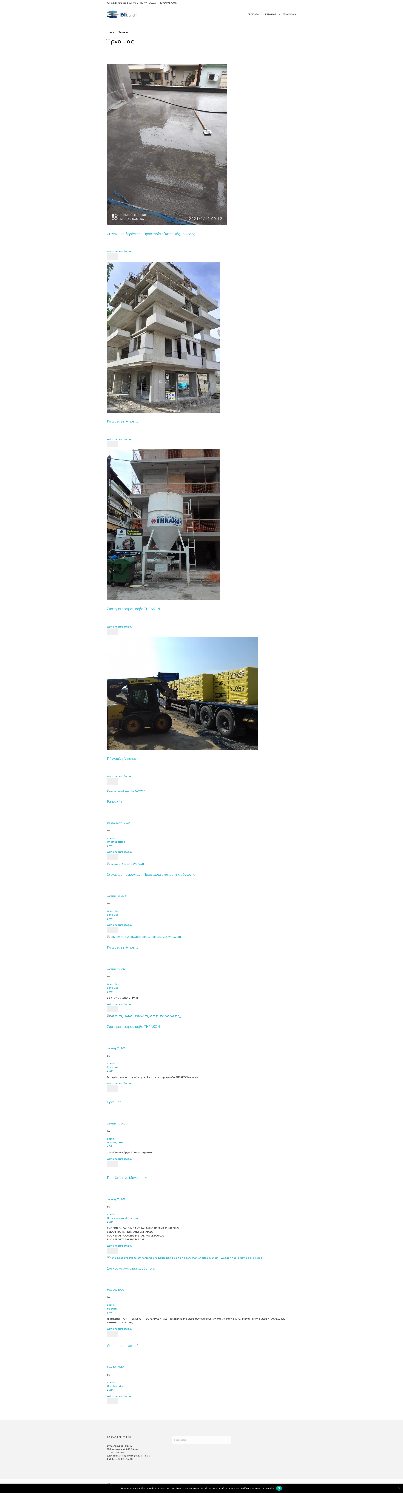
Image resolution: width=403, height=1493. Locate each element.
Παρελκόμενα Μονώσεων (127, 1178)
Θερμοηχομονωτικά (123, 1346)
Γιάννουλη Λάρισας (121, 759)
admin (111, 837)
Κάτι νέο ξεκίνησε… (122, 421)
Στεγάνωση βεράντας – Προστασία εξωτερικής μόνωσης (151, 234)
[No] (399, 1488)
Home (111, 32)
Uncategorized (116, 841)
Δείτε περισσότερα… (120, 251)
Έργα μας (112, 914)
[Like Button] (112, 256)
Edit (111, 845)
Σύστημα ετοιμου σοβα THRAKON (133, 609)
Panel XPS (114, 801)
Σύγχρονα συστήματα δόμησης (131, 1268)
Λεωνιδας (113, 911)
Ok (279, 1488)
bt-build (112, 1308)
